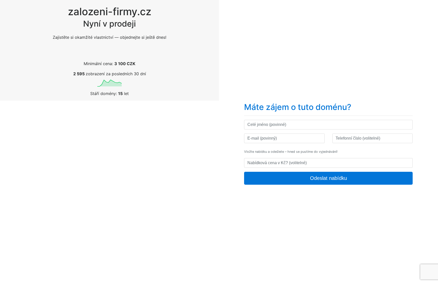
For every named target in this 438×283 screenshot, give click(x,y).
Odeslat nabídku (328, 178)
